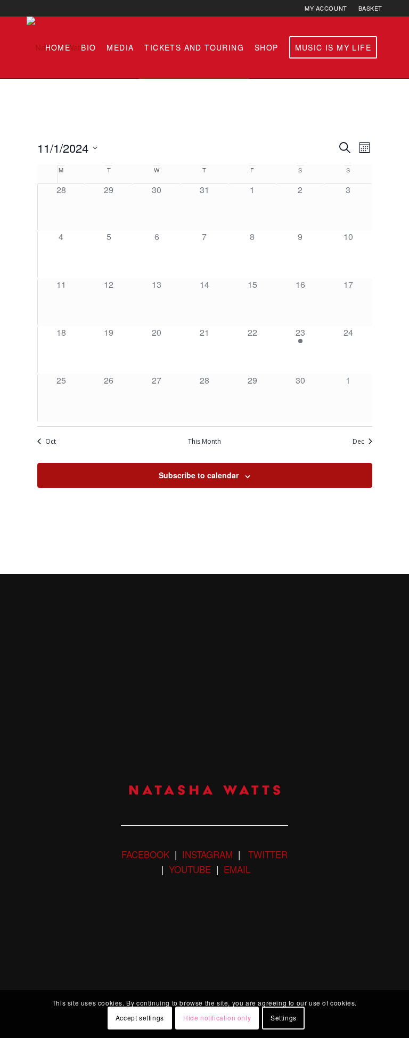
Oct (50, 441)
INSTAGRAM (207, 854)
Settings (284, 1017)
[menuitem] (326, 8)
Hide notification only (217, 1017)
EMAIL (237, 869)
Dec (358, 441)
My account (326, 8)
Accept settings (140, 1017)
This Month (204, 441)
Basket (370, 8)
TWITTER (267, 854)
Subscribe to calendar (199, 475)
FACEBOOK (145, 854)
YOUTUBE (190, 869)
